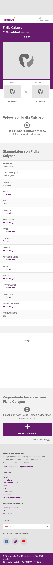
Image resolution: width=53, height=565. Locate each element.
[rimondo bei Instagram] (15, 541)
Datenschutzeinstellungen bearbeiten (18, 467)
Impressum (7, 494)
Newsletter (7, 514)
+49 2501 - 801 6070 (32, 562)
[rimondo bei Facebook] (6, 541)
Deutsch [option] (10, 526)
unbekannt (7, 194)
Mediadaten (7, 480)
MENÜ (47, 20)
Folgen (26, 37)
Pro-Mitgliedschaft (10, 508)
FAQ (4, 511)
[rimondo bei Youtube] (23, 541)
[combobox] (26, 526)
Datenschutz (8, 491)
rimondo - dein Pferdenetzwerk (9, 19)
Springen (6, 241)
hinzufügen (10, 213)
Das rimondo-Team (10, 483)
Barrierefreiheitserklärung (13, 497)
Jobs (5, 486)
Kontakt (6, 477)
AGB (4, 489)
